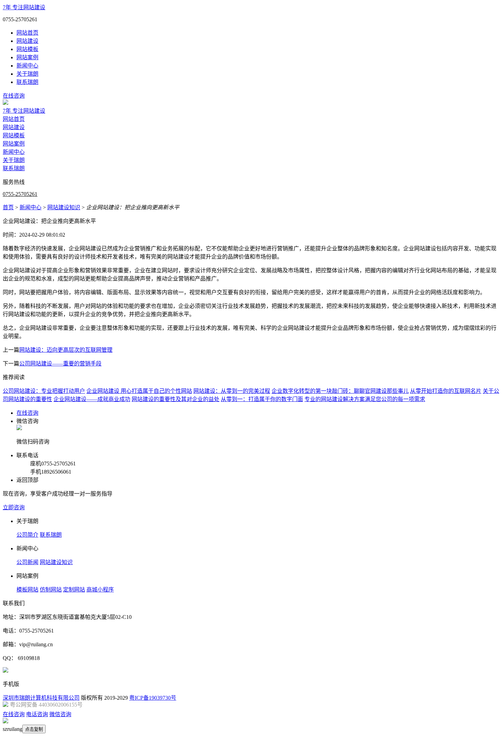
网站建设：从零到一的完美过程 (231, 391)
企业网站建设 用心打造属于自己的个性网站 (139, 391)
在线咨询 (14, 96)
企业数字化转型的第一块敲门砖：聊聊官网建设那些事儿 (340, 391)
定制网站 (74, 589)
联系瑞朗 (27, 82)
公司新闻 (27, 562)
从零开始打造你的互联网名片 (445, 391)
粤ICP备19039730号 (152, 698)
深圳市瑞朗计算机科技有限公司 (41, 698)
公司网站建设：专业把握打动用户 (44, 391)
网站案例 (27, 57)
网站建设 (27, 41)
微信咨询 (60, 714)
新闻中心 (27, 65)
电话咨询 (37, 714)
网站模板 (27, 49)
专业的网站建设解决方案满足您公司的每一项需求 (364, 399)
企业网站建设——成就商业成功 (91, 399)
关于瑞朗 (27, 74)
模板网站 (27, 589)
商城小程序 (100, 589)
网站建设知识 (63, 207)
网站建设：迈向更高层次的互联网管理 (65, 350)
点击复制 (34, 729)
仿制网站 (51, 589)
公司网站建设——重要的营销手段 (60, 363)
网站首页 (27, 33)
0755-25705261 (20, 194)
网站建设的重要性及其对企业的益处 (175, 399)
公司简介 (27, 535)
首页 (8, 207)
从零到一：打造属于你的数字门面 (262, 399)
